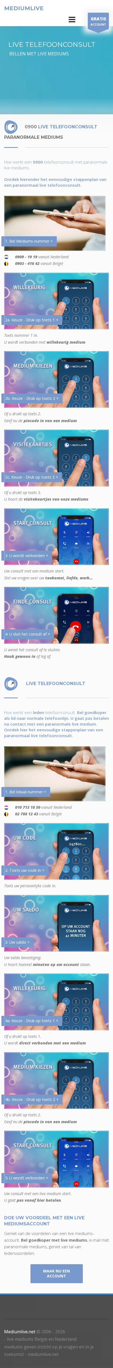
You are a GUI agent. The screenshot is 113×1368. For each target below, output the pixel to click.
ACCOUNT (98, 21)
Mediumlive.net (19, 1332)
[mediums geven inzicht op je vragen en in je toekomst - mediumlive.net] (72, 19)
